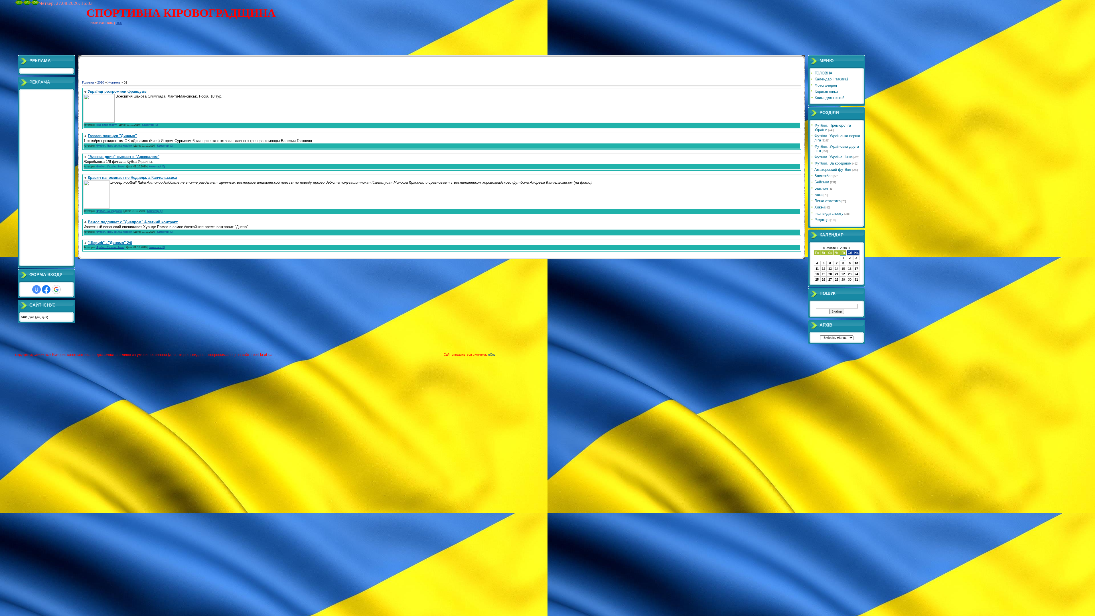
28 (836, 279)
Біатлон (821, 188)
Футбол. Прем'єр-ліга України (114, 145)
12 (823, 268)
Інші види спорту (106, 124)
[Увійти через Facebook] (46, 289)
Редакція (822, 220)
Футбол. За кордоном (109, 211)
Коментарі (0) (150, 124)
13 (830, 268)
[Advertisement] (119, 42)
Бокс (818, 195)
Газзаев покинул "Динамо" (112, 136)
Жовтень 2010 (836, 248)
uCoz (492, 354)
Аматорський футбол (832, 169)
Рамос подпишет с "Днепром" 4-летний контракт (133, 222)
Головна (88, 82)
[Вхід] (35, 3)
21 (836, 274)
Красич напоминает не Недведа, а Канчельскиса (132, 177)
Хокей (819, 207)
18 (817, 274)
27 (830, 279)
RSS (119, 23)
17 (856, 268)
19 (823, 274)
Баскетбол (823, 176)
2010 (100, 82)
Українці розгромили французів (117, 91)
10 (856, 263)
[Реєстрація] (27, 3)
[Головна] (19, 3)
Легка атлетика (827, 201)
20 (830, 274)
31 (856, 279)
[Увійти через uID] (36, 289)
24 (856, 274)
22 (843, 274)
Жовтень (114, 82)
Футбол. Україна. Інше (110, 166)
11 (817, 268)
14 (836, 268)
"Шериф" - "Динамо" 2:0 (110, 243)
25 (817, 279)
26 (823, 279)
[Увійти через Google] (56, 289)
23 (849, 274)
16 (849, 268)
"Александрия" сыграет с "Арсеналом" (123, 157)
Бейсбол (821, 182)
